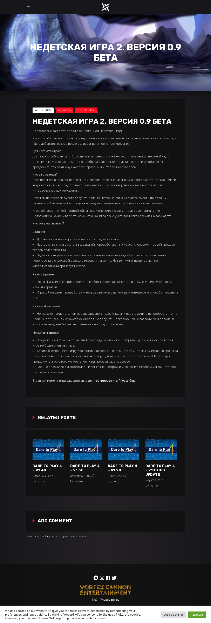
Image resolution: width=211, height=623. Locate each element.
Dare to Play (86, 110)
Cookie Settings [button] (173, 614)
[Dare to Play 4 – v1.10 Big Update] (161, 449)
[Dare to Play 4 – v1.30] (86, 449)
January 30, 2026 (81, 475)
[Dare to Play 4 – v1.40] (48, 449)
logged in (52, 536)
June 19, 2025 (116, 475)
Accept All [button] (197, 614)
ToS (94, 600)
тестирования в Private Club (115, 381)
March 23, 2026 (42, 475)
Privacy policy (109, 600)
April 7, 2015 (43, 110)
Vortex (66, 110)
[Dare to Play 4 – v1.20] (123, 449)
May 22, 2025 (153, 480)
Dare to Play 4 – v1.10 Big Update (160, 470)
